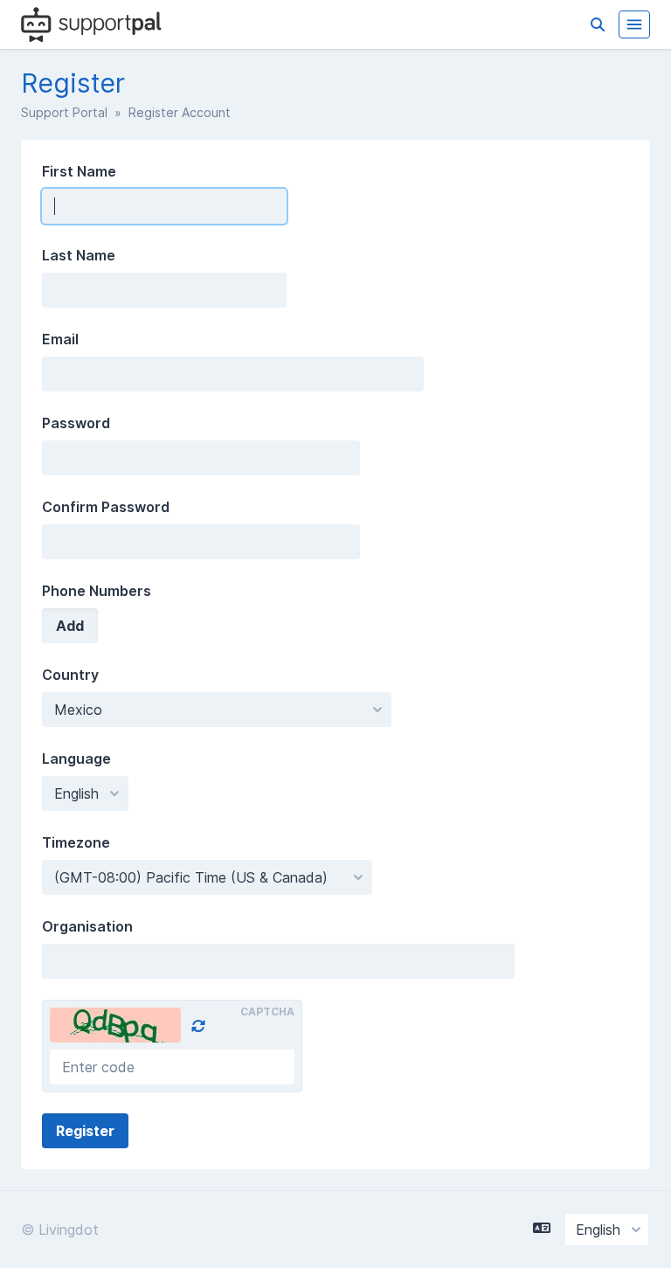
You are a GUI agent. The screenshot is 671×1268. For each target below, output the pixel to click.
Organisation (87, 926)
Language (76, 758)
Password (76, 423)
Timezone (76, 842)
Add (70, 625)
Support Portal (64, 112)
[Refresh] (198, 1025)
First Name (79, 171)
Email (60, 339)
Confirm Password (105, 507)
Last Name (78, 255)
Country (70, 674)
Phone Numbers (96, 590)
